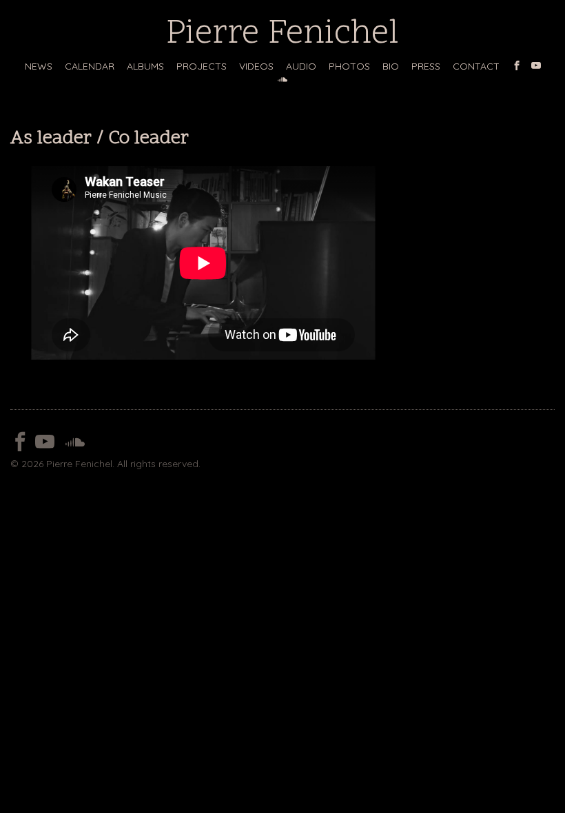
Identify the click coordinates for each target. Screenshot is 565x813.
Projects (201, 66)
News (38, 66)
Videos (256, 66)
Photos (349, 66)
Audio (301, 66)
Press (425, 66)
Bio (390, 66)
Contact (476, 66)
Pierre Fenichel (282, 35)
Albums (145, 66)
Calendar (89, 66)
